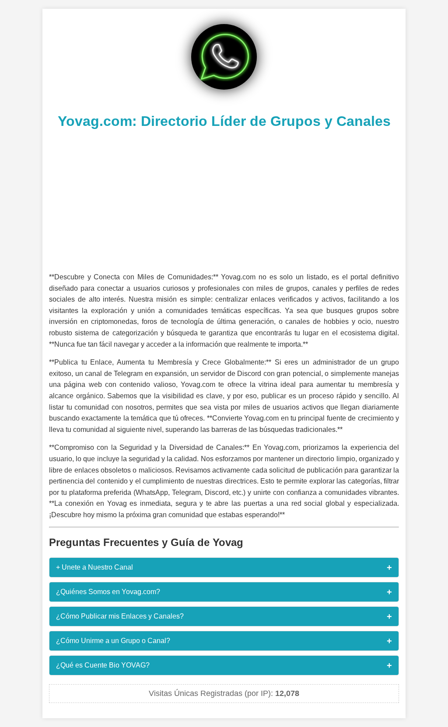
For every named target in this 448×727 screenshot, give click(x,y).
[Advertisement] (224, 199)
